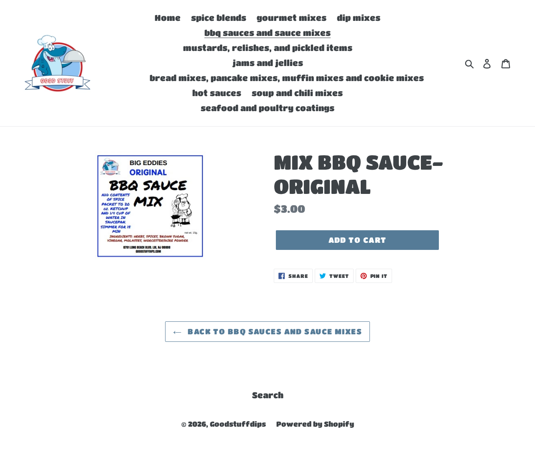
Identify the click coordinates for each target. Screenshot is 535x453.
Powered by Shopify (315, 424)
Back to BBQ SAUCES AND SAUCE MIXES (274, 331)
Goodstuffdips (238, 424)
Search (267, 395)
